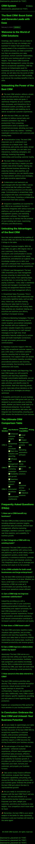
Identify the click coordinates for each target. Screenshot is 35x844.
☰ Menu (29, 6)
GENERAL (17, 27)
